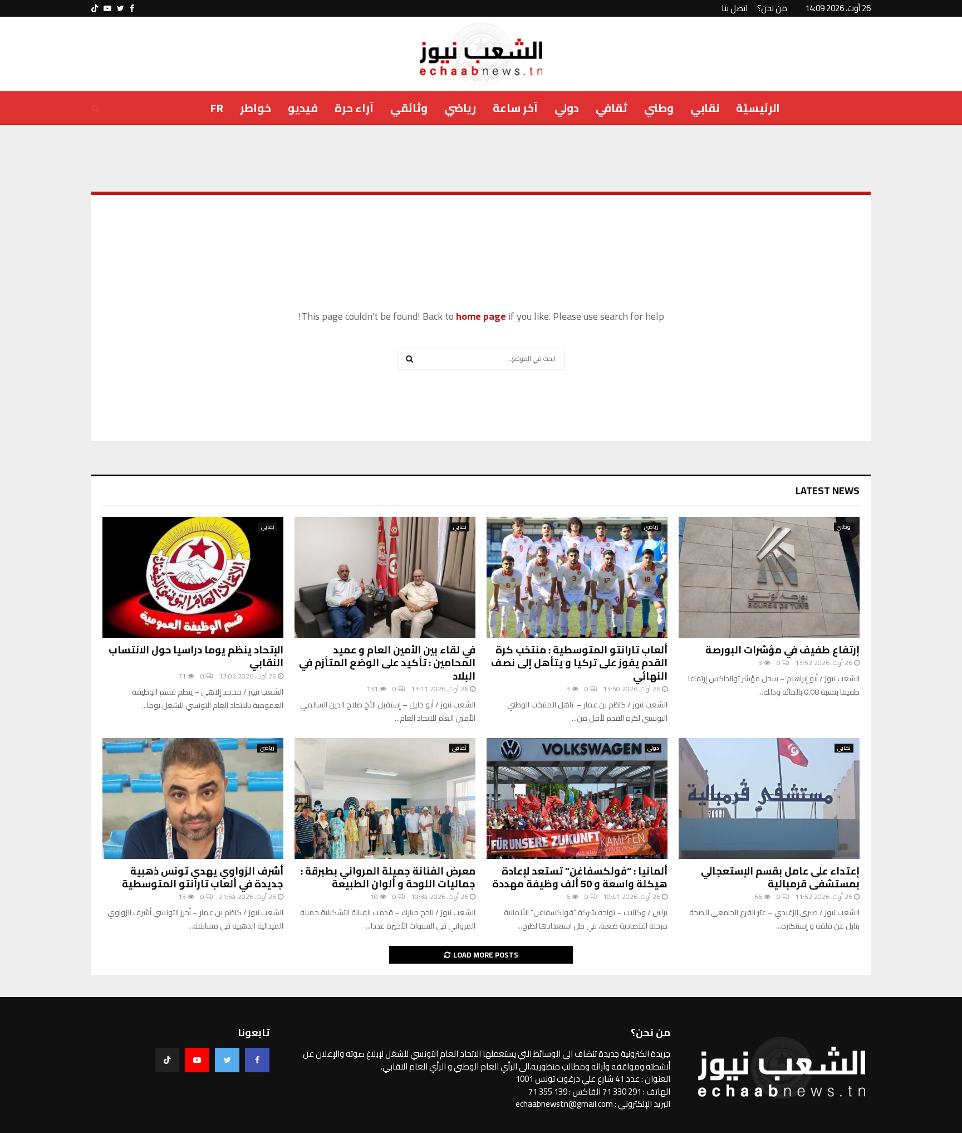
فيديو (303, 107)
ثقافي (611, 107)
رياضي (460, 107)
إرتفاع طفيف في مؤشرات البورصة (782, 650)
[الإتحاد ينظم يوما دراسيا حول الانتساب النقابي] (192, 577)
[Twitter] (227, 1060)
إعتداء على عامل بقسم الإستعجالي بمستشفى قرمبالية (780, 877)
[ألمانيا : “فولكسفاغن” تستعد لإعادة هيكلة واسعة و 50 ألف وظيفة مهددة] (577, 798)
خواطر (255, 107)
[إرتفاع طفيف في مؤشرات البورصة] (769, 577)
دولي (566, 107)
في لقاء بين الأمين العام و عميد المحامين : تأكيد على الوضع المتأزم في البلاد (387, 663)
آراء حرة (354, 107)
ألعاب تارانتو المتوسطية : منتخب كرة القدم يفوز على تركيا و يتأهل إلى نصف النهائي (579, 663)
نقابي (704, 107)
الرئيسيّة (758, 107)
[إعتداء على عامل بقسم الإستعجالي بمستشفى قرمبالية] (769, 798)
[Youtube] (197, 1060)
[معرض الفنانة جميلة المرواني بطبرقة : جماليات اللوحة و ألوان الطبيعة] (385, 798)
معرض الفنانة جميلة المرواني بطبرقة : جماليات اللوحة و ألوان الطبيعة (388, 877)
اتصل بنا (734, 8)
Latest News (828, 490)
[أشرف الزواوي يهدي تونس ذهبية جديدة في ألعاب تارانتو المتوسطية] (192, 798)
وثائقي (409, 107)
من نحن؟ (772, 8)
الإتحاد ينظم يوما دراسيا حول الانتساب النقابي (196, 656)
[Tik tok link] (94, 8)
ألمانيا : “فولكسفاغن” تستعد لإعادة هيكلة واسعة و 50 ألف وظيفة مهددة (579, 877)
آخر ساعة (515, 107)
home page (481, 316)
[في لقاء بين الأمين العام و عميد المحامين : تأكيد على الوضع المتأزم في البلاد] (385, 577)
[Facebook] (257, 1060)
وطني (659, 107)
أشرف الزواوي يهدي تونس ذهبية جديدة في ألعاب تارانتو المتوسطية (202, 877)
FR (216, 107)
